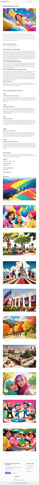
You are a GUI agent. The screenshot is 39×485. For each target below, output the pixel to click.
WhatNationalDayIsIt (5, 1)
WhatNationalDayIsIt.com (22, 483)
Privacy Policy (28, 471)
